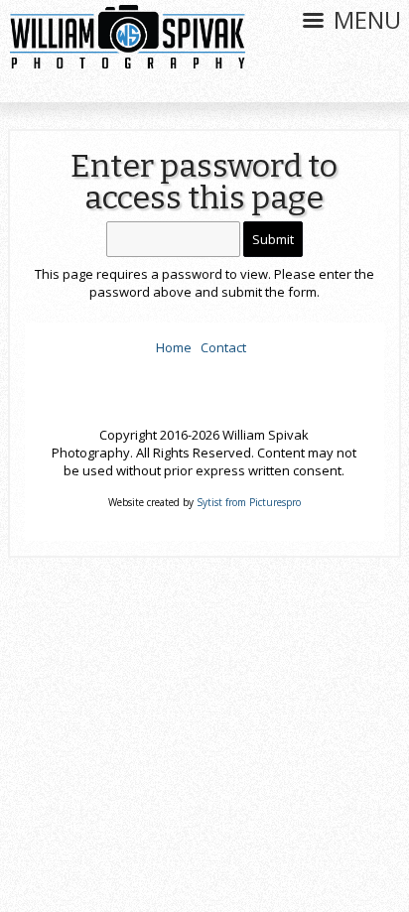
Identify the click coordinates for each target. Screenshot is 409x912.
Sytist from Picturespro (249, 502)
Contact (223, 347)
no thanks (205, 821)
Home (174, 347)
